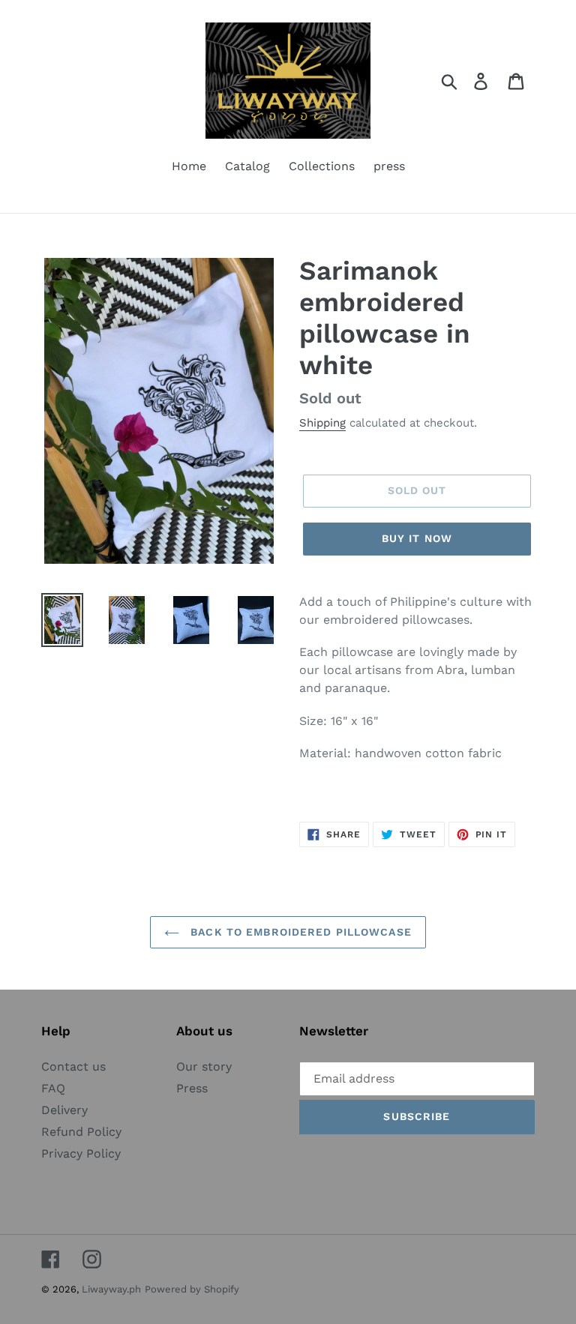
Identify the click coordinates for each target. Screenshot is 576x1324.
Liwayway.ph (111, 1289)
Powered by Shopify (192, 1289)
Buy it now (417, 538)
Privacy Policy (81, 1153)
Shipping (322, 423)
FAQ (53, 1088)
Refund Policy (81, 1132)
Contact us (73, 1066)
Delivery (64, 1110)
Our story (204, 1066)
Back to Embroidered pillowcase (299, 932)
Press (192, 1088)
